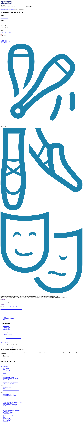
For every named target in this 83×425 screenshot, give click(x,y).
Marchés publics (6, 420)
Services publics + (7, 336)
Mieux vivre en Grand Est (8, 403)
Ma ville (4, 355)
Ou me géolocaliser (4, 358)
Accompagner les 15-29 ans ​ (9, 377)
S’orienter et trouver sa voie (8, 394)
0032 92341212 (4, 40)
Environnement (6, 371)
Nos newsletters (6, 327)
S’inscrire (2, 304)
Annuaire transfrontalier (9, 9)
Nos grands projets (7, 387)
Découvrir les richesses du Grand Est (10, 382)
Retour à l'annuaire (4, 18)
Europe (4, 373)
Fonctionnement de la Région (9, 415)
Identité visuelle (6, 329)
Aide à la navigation (7, 319)
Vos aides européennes (7, 413)
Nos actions (5, 369)
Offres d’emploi (6, 418)
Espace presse (6, 328)
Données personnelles (7, 334)
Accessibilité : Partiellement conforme (13, 338)
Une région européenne (8, 411)
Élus (4, 417)
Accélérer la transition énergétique (10, 404)
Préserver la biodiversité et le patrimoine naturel (13, 402)
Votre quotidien (6, 368)
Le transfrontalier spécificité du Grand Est (11, 410)
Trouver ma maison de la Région (7, 347)
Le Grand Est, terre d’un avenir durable (11, 390)
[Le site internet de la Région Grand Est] (12, 4)
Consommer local (7, 379)
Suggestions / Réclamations (8, 318)
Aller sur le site (4, 42)
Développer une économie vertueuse (10, 405)
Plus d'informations (4, 366)
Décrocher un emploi (7, 396)
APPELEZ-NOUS (4, 342)
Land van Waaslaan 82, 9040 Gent (8, 32)
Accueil (2, 9)
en (3, 423)
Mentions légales (6, 335)
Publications (5, 421)
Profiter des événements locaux (9, 381)
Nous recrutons (6, 326)
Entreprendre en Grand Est (8, 397)
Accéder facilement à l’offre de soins (10, 378)
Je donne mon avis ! (7, 419)
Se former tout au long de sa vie (9, 395)
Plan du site (5, 320)
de (1, 423)
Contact (4, 317)
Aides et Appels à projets (8, 388)
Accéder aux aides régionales (9, 383)
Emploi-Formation (7, 370)
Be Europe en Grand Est (8, 412)
